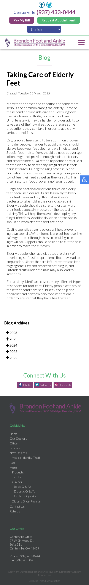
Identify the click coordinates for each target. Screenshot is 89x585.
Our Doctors (18, 438)
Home (13, 434)
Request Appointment (59, 20)
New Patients (18, 453)
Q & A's (17, 482)
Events (16, 477)
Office (13, 443)
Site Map (33, 580)
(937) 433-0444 (56, 12)
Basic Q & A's (23, 486)
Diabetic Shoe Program (26, 501)
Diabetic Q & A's (24, 491)
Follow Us (45, 385)
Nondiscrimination (50, 580)
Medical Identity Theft (26, 457)
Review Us (65, 385)
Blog (12, 463)
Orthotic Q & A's (25, 496)
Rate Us (15, 511)
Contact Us (17, 506)
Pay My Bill (22, 20)
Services (15, 448)
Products (18, 472)
